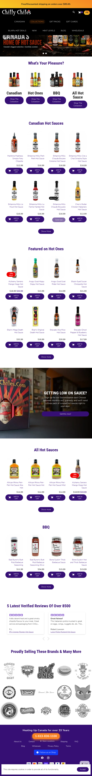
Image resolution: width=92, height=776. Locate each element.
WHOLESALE (78, 30)
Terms (68, 758)
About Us (17, 754)
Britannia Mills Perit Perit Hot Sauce (36, 169)
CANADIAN (19, 21)
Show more (46, 369)
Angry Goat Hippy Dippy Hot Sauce (36, 295)
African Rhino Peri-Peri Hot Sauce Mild (57, 496)
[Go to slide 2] (46, 65)
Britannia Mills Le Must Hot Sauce (15, 218)
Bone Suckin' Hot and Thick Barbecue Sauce (78, 575)
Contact (32, 754)
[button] (44, 651)
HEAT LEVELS (49, 30)
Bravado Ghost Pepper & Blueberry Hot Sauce (78, 345)
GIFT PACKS (54, 21)
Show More (46, 243)
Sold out (58, 232)
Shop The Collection (14, 112)
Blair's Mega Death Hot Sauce (15, 343)
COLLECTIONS (37, 21)
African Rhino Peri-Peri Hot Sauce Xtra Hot (15, 497)
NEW (34, 30)
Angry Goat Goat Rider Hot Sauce (58, 295)
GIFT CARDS (72, 21)
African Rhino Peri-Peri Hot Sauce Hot (36, 496)
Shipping (63, 754)
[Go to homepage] (16, 15)
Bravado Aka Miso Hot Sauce (57, 343)
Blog (23, 758)
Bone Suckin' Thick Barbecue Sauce (57, 573)
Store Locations (48, 753)
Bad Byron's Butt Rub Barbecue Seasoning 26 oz (37, 575)
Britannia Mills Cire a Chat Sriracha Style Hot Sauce (78, 171)
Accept (83, 769)
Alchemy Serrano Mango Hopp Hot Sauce (15, 296)
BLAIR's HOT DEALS (17, 30)
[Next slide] (87, 43)
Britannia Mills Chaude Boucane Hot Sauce (58, 219)
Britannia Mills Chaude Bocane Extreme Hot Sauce (57, 171)
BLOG (63, 30)
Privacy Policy (53, 758)
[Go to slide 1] (43, 65)
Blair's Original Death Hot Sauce (37, 343)
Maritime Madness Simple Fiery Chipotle (15, 171)
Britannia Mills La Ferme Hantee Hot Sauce (36, 219)
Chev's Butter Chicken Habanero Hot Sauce (79, 219)
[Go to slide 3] (48, 65)
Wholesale (36, 758)
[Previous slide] (5, 43)
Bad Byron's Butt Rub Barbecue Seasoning (16, 575)
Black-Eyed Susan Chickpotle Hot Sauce (79, 296)
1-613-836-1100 (46, 748)
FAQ (76, 754)
